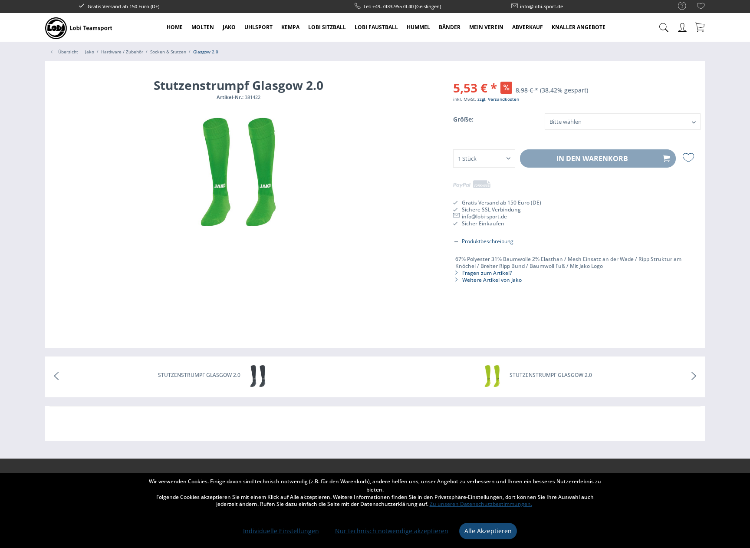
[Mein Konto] (683, 25)
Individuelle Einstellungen (281, 531)
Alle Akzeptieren (488, 531)
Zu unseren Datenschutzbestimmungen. (481, 504)
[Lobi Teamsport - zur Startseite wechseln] (78, 28)
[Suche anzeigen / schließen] (663, 25)
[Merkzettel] (701, 7)
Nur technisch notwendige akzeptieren (391, 531)
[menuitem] (677, 6)
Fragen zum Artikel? (486, 273)
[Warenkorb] (700, 26)
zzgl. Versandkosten (498, 99)
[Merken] (689, 157)
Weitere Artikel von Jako (491, 280)
